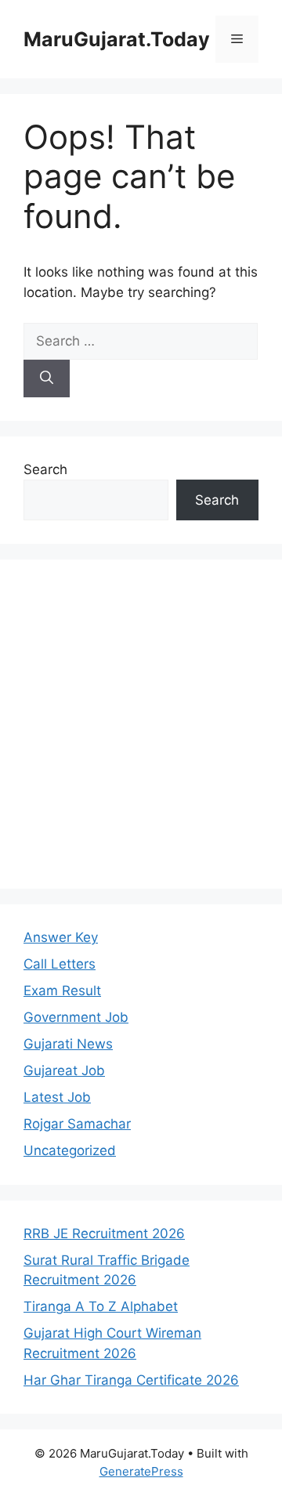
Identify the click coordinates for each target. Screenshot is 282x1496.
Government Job (76, 1017)
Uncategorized (70, 1150)
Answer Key (61, 937)
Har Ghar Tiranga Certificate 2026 (131, 1380)
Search (45, 469)
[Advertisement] (141, 724)
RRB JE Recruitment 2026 (104, 1233)
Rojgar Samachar (77, 1124)
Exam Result (62, 990)
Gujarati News (68, 1044)
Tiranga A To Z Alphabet (101, 1306)
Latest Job (57, 1097)
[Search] (47, 378)
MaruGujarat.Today (117, 39)
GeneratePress (141, 1471)
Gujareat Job (64, 1070)
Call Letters (60, 964)
